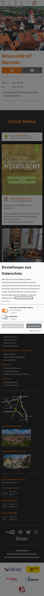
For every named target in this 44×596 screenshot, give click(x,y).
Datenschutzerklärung (23, 298)
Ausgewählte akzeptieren (13, 326)
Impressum (6, 301)
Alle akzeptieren (34, 326)
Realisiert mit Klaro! (35, 331)
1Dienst (13, 312)
